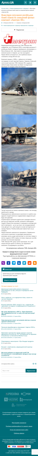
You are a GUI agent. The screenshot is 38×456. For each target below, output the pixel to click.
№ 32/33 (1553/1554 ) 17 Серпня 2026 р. (12, 316)
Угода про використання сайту (19, 429)
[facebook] (8, 263)
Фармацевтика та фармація (26, 25)
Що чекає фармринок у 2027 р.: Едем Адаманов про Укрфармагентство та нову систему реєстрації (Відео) (18, 313)
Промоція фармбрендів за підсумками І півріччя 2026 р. (18, 327)
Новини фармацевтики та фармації (11, 25)
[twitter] (24, 263)
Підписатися (31, 370)
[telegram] (14, 263)
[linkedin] (19, 263)
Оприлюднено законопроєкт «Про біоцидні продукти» (17, 341)
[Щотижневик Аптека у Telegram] (33, 364)
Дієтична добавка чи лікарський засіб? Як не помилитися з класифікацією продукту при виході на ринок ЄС (18, 354)
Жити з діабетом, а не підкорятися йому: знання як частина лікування (16, 298)
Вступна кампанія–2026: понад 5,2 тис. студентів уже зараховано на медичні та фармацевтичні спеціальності (18, 305)
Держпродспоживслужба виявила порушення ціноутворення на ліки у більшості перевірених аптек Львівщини (17, 290)
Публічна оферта (19, 433)
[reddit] (29, 263)
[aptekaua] (35, 263)
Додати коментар (10, 280)
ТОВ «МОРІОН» (17, 453)
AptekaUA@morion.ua (26, 453)
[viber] (3, 263)
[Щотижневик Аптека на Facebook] (36, 364)
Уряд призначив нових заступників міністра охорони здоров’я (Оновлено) (18, 320)
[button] (25, 2)
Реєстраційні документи (19, 422)
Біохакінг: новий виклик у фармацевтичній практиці (16, 347)
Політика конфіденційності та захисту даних (19, 426)
